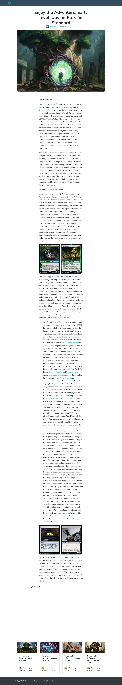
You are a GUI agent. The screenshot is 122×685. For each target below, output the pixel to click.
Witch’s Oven (71, 372)
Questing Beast (48, 345)
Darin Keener (54, 27)
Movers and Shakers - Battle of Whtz (26, 658)
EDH (58, 3)
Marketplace (16, 3)
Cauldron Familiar (56, 372)
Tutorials (94, 3)
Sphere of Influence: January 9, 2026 (72, 658)
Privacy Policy (51, 681)
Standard (36, 3)
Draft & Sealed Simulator (79, 3)
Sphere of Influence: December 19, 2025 (93, 659)
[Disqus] (61, 615)
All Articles (27, 3)
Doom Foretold (65, 378)
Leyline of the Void (52, 398)
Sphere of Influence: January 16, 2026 (49, 658)
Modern (44, 3)
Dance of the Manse (50, 381)
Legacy (52, 3)
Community (65, 3)
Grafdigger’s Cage (69, 398)
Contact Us (42, 681)
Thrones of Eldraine (46, 110)
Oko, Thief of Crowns (69, 342)
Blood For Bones (53, 389)
